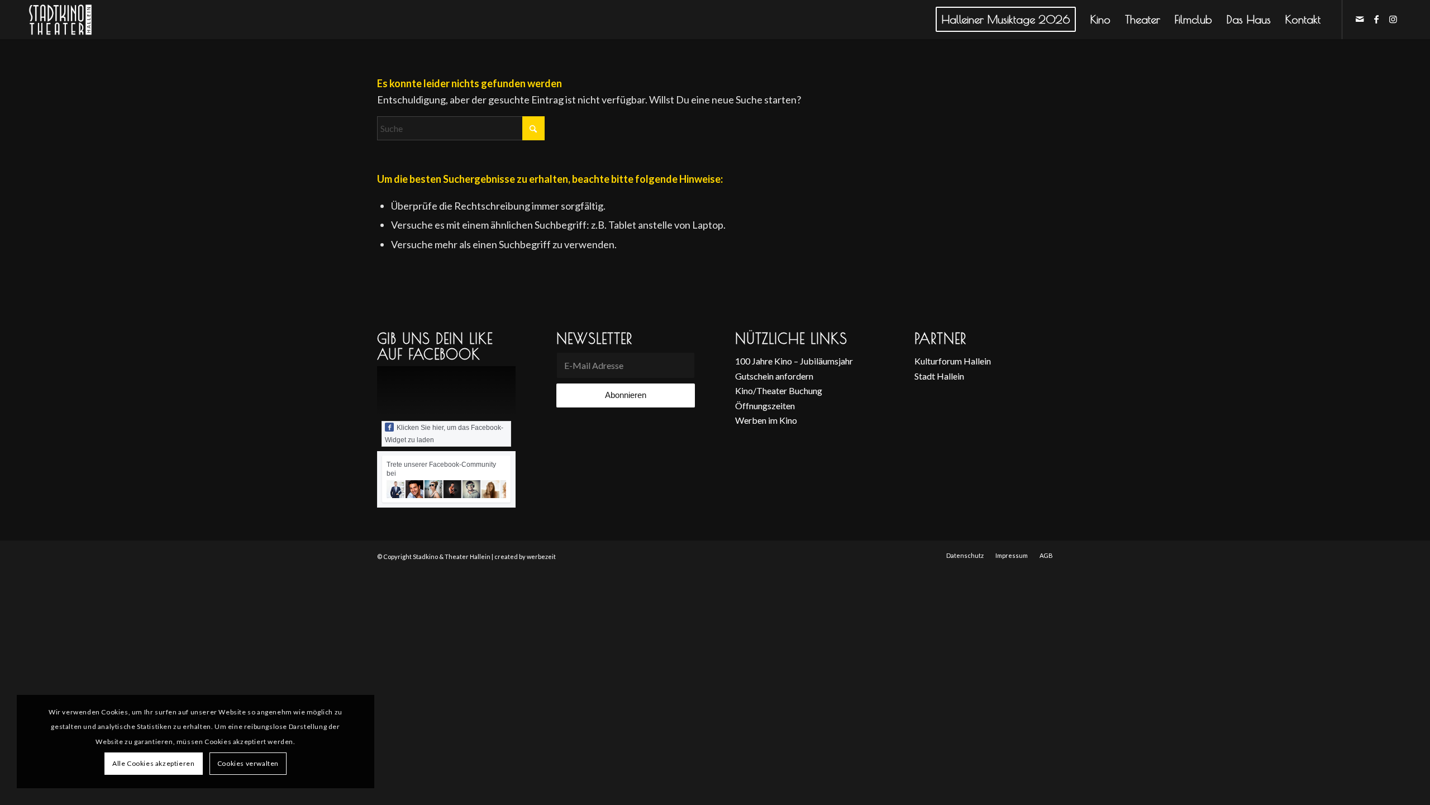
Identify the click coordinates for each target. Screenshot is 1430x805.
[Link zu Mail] (1359, 19)
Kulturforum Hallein (952, 361)
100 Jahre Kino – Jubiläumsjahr (794, 361)
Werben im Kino (766, 420)
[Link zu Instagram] (1393, 19)
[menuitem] (1005, 19)
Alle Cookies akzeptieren (153, 763)
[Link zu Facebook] (1376, 19)
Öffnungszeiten (765, 405)
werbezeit (541, 556)
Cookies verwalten (248, 763)
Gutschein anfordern (774, 376)
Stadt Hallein (939, 376)
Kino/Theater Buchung (778, 390)
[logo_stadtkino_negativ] (81, 19)
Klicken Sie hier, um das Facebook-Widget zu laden (444, 434)
